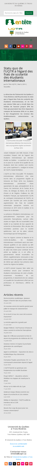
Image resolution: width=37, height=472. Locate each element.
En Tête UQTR (11, 84)
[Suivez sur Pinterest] (26, 46)
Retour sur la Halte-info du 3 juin (14, 386)
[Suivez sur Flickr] (22, 46)
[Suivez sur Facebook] (10, 46)
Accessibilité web (18, 446)
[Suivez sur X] (14, 46)
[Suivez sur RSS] (6, 46)
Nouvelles (7, 87)
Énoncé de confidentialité (18, 444)
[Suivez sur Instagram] (30, 46)
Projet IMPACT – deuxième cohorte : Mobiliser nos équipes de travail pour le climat (17, 378)
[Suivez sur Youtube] (18, 46)
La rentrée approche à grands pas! (15, 322)
